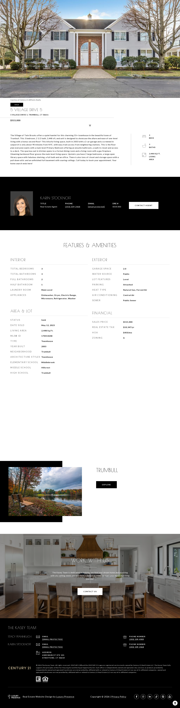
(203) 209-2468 (72, 206)
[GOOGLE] (163, 696)
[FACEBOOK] (136, 696)
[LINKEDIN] (149, 696)
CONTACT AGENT (144, 205)
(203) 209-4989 (136, 639)
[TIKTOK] (156, 696)
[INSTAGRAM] (143, 696)
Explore (106, 485)
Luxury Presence (65, 696)
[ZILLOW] (169, 696)
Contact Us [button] (90, 591)
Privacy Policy (118, 696)
